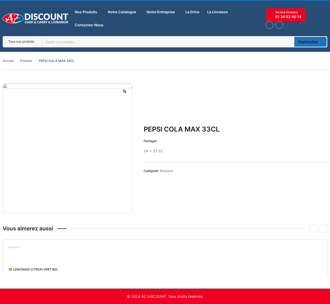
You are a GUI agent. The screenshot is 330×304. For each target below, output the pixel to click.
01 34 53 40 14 (288, 16)
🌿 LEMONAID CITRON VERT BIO (33, 269)
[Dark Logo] (35, 18)
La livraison (217, 12)
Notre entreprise (161, 12)
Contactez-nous (89, 25)
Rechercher (308, 42)
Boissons (166, 171)
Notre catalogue (122, 12)
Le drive (192, 12)
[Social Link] (269, 25)
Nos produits (86, 12)
